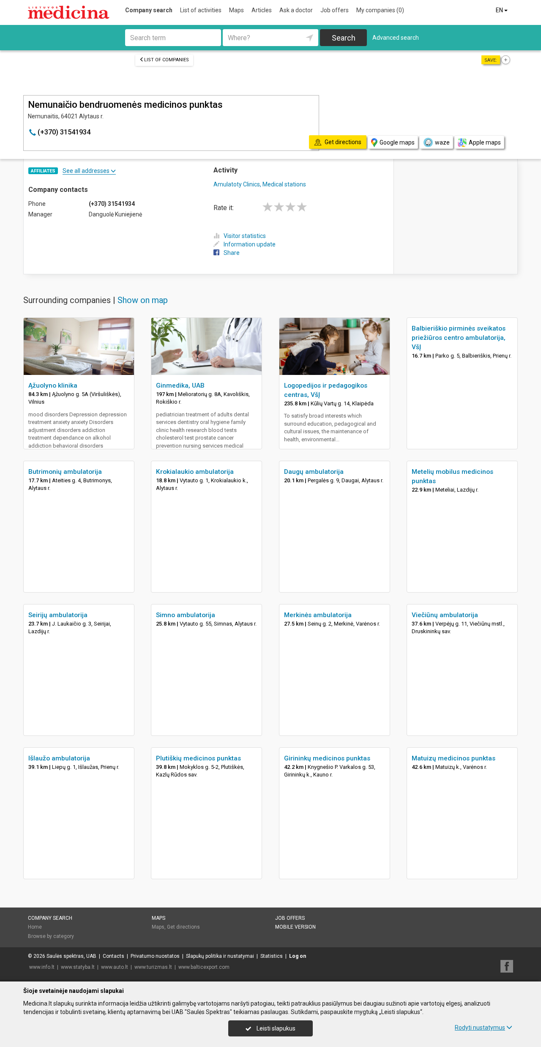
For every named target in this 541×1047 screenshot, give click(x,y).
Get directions (183, 927)
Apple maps (485, 142)
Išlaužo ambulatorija (59, 758)
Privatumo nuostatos (155, 956)
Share (232, 252)
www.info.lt (42, 967)
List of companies (166, 60)
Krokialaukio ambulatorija (195, 472)
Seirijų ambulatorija (57, 615)
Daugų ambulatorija (314, 472)
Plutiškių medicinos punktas (198, 758)
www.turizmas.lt (153, 967)
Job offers (334, 10)
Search (343, 37)
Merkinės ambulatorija (318, 615)
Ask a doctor (296, 10)
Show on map (142, 300)
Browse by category (51, 936)
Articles (261, 10)
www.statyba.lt (78, 967)
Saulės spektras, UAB (71, 956)
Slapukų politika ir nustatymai (220, 956)
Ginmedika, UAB (180, 385)
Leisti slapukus (275, 1028)
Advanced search (395, 37)
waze (442, 142)
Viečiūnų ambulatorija (445, 615)
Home (35, 927)
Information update (250, 244)
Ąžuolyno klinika (52, 385)
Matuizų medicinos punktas (453, 758)
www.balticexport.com (204, 967)
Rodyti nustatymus (480, 1027)
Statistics (271, 956)
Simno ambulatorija (185, 615)
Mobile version (295, 927)
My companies (380, 10)
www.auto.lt (114, 967)
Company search (148, 10)
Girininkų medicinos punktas (327, 758)
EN (500, 10)
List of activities (200, 10)
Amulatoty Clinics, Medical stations (259, 184)
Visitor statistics (245, 235)
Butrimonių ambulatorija (65, 472)
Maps (236, 10)
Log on (297, 956)
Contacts (113, 956)
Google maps (397, 142)
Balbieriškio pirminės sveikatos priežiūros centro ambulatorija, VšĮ (458, 338)
